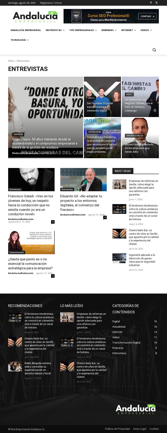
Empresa (18, 134)
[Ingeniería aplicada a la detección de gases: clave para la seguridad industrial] (119, 258)
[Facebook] (150, 3)
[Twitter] (156, 3)
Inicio (11, 61)
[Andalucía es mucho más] (36, 17)
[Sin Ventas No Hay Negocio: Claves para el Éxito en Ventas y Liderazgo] (140, 97)
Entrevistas (94, 132)
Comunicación (16, 252)
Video (91, 98)
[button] (154, 50)
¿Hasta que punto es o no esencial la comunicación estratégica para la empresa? (30, 263)
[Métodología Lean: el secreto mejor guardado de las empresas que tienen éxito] (140, 138)
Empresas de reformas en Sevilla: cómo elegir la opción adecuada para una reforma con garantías (143, 188)
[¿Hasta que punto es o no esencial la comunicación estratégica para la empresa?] (31, 242)
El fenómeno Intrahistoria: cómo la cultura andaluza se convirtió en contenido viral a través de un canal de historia (143, 212)
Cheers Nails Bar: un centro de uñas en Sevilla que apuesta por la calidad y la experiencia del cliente (144, 237)
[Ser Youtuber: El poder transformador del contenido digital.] (102, 97)
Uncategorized (134, 136)
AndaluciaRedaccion (20, 219)
